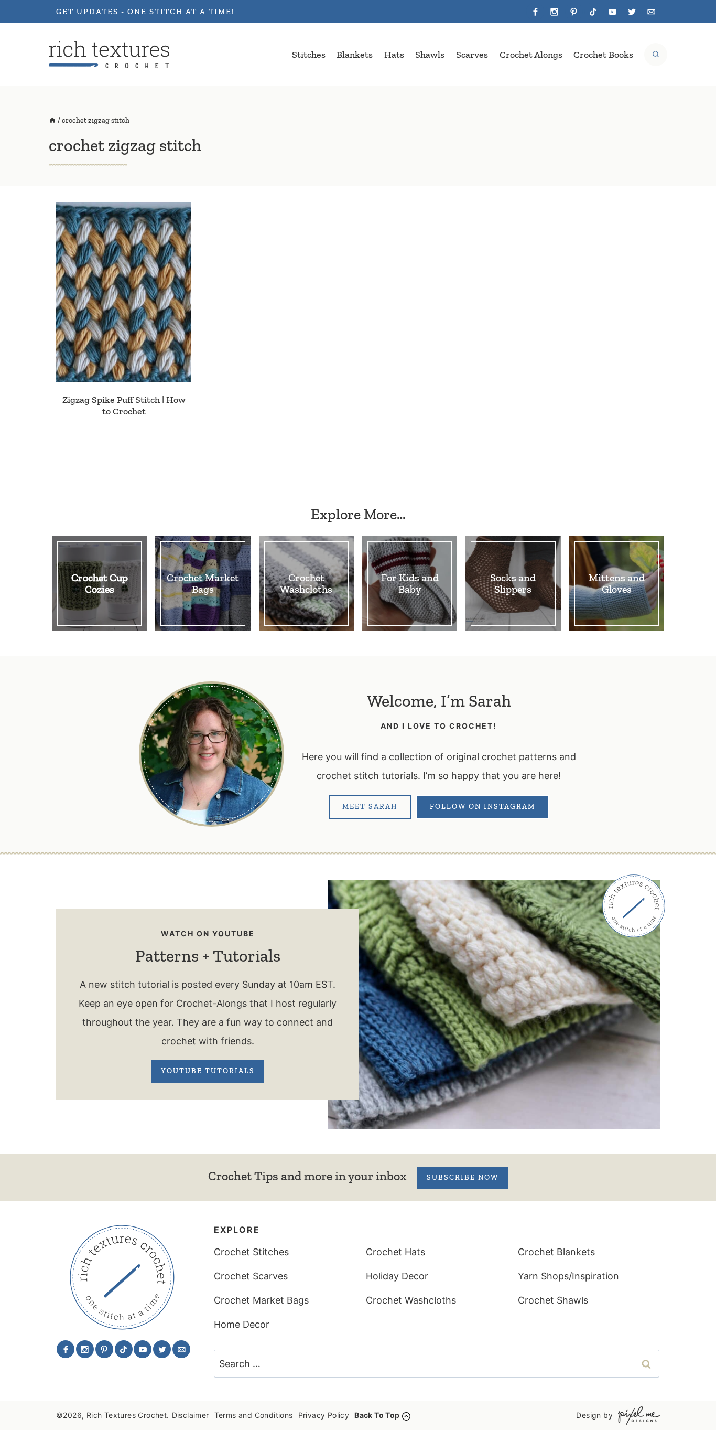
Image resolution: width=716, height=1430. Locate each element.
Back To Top (376, 1415)
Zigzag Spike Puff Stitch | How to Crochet (124, 405)
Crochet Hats (395, 1251)
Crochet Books (603, 54)
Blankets (355, 54)
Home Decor (241, 1324)
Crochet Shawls (553, 1300)
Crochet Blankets (556, 1251)
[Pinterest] (574, 11)
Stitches (309, 54)
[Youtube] (612, 11)
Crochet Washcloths (411, 1300)
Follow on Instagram (482, 806)
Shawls (429, 54)
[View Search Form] (655, 54)
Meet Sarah (370, 806)
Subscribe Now (462, 1177)
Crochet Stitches (251, 1251)
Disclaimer (190, 1415)
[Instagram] (554, 11)
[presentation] (123, 292)
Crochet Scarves (251, 1276)
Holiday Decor (397, 1276)
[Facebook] (535, 11)
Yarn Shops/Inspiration (568, 1276)
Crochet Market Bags (261, 1300)
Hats (394, 54)
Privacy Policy (324, 1415)
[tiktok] (593, 11)
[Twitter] (632, 11)
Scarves (472, 54)
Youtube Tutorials (208, 1070)
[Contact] (651, 11)
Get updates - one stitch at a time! (145, 11)
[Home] (52, 120)
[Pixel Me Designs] (636, 1415)
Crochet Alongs (531, 54)
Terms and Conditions (253, 1415)
